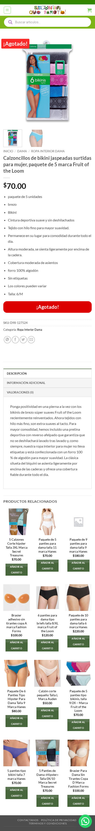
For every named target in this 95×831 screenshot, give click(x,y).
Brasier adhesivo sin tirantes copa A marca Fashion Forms (16, 623)
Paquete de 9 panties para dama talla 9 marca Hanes (78, 545)
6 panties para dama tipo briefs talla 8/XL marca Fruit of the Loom (47, 623)
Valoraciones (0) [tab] (20, 392)
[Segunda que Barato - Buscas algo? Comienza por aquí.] (47, 10)
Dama (22, 151)
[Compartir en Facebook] (15, 339)
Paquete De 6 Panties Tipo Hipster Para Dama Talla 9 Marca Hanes (16, 699)
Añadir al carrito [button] (16, 569)
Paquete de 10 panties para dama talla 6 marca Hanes (78, 621)
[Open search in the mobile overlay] (47, 22)
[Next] (84, 82)
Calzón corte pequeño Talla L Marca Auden (47, 695)
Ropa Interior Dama (48, 151)
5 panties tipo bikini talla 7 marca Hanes (16, 774)
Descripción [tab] (17, 373)
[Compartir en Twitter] (23, 339)
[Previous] (11, 82)
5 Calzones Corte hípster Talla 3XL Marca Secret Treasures (16, 547)
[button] (7, 10)
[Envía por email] (31, 339)
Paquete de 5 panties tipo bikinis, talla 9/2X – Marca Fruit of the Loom (78, 700)
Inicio (8, 151)
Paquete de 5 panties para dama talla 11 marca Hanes (47, 545)
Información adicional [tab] (26, 383)
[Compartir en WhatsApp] (7, 339)
